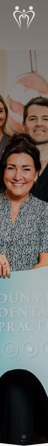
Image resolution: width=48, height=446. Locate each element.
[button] (2, 223)
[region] (24, 223)
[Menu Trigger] (44, 5)
